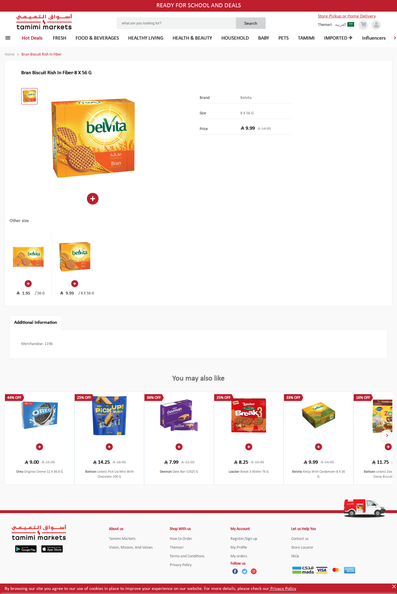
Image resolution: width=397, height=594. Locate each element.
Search (250, 23)
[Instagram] (253, 571)
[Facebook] (235, 571)
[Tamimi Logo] (44, 22)
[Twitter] (244, 571)
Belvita (246, 98)
